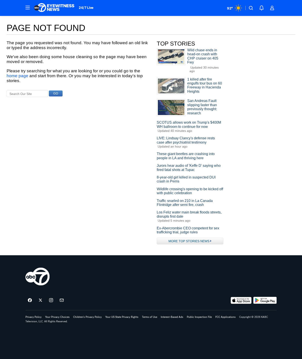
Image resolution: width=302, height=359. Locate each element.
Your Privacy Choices (57, 317)
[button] (27, 7)
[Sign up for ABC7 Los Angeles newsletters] (61, 300)
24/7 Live (86, 7)
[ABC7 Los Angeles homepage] (54, 8)
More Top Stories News (188, 241)
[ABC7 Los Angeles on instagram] (51, 300)
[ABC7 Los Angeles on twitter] (40, 300)
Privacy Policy (33, 317)
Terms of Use (149, 317)
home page (17, 75)
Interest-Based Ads (172, 317)
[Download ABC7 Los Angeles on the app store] (241, 300)
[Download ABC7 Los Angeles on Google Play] (265, 300)
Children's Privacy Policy (87, 317)
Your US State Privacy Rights (121, 317)
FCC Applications (225, 317)
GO (55, 93)
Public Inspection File (199, 317)
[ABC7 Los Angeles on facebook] (29, 300)
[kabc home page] (37, 276)
